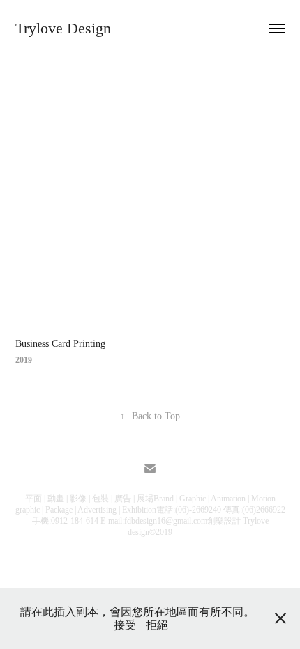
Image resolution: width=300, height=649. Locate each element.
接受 (125, 625)
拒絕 (157, 625)
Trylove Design (63, 28)
